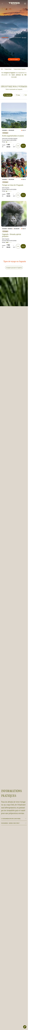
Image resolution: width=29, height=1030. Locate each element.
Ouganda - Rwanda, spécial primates (11, 235)
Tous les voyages (14, 59)
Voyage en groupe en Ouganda (14, 267)
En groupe (8, 95)
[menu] (25, 3)
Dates (18, 95)
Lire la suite (14, 77)
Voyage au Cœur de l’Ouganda (12, 185)
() (24, 37)
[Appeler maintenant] (24, 1027)
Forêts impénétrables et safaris (13, 136)
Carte (18, 145)
